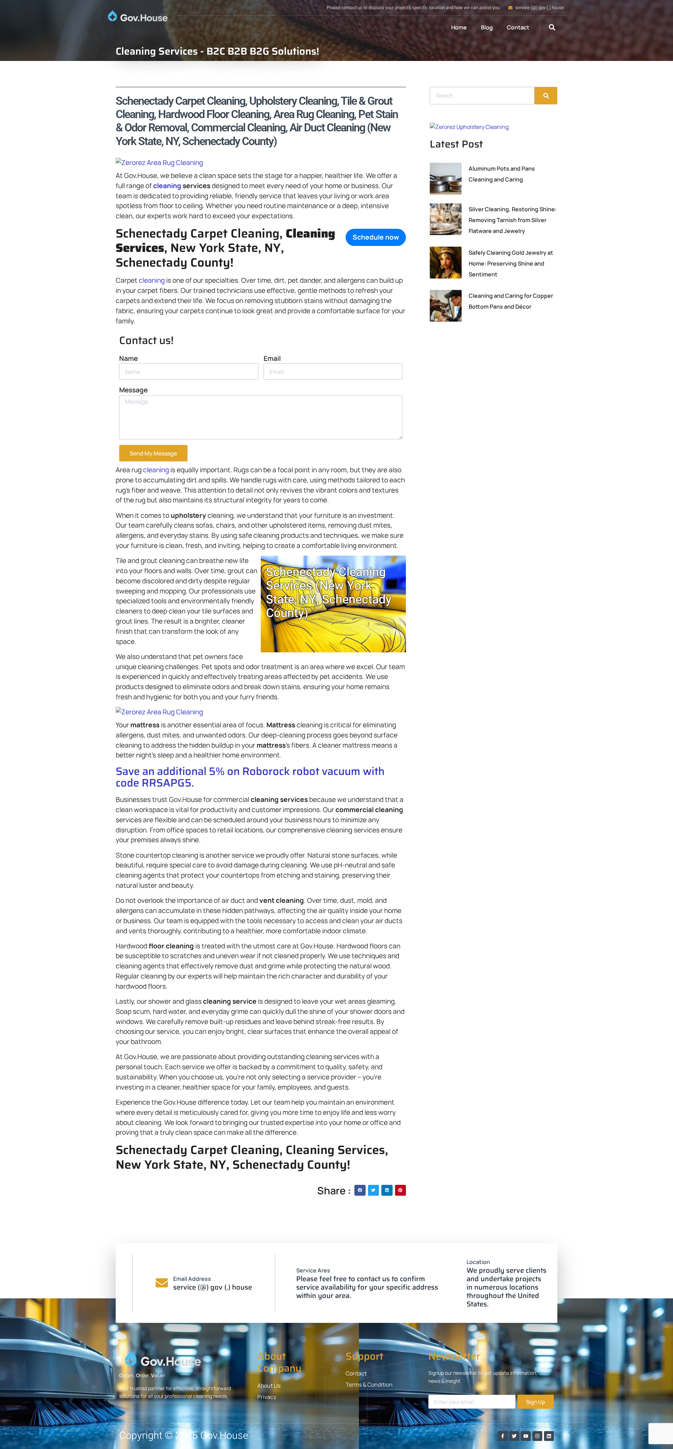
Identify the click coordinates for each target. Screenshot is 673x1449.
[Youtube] (526, 1436)
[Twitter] (514, 1436)
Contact (518, 27)
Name (128, 358)
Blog (487, 27)
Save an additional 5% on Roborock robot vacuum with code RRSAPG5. (250, 777)
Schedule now (376, 237)
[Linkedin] (549, 1436)
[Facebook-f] (503, 1436)
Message (133, 389)
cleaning (167, 185)
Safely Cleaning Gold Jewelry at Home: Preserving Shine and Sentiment (511, 263)
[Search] (546, 95)
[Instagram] (537, 1436)
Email (272, 358)
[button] (552, 27)
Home (459, 27)
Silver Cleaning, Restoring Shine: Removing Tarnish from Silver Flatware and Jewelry (513, 220)
